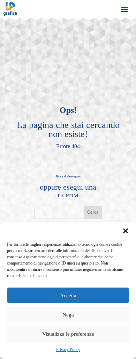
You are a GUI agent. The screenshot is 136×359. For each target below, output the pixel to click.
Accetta (68, 295)
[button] (125, 230)
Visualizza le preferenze (68, 334)
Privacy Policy (68, 349)
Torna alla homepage (68, 176)
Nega (68, 315)
